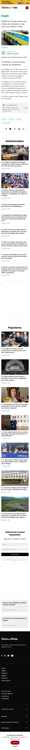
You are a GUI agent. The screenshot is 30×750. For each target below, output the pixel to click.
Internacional (5, 681)
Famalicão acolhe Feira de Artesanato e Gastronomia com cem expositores (14, 333)
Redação (4, 716)
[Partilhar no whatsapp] (15, 129)
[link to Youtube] (12, 655)
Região (3, 671)
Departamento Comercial (9, 722)
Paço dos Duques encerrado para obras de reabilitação (14, 205)
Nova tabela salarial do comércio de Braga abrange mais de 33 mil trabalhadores (13, 418)
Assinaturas (5, 696)
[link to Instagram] (5, 655)
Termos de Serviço (21, 559)
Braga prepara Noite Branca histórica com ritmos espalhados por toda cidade (14, 362)
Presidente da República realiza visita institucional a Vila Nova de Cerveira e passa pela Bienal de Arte (14, 217)
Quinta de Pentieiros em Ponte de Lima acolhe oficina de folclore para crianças (14, 256)
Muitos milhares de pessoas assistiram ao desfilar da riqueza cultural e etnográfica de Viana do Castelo (14, 176)
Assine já (15, 743)
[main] (15, 321)
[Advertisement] (15, 298)
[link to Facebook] (1, 655)
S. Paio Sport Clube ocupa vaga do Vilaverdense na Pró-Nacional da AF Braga (13, 446)
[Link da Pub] (15, 2)
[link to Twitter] (8, 655)
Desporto (4, 673)
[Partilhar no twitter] (10, 129)
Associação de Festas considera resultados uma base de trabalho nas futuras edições (14, 390)
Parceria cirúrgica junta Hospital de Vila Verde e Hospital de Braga (14, 472)
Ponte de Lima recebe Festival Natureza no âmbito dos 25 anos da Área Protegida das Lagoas (14, 232)
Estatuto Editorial (6, 694)
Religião (3, 676)
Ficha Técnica (5, 691)
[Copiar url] (23, 129)
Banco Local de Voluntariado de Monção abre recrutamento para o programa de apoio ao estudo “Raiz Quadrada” (13, 270)
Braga (3, 668)
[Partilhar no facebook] (6, 129)
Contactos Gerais (7, 709)
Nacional (4, 678)
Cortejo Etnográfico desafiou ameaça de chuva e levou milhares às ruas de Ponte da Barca (14, 148)
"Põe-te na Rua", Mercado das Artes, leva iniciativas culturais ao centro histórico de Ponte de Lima (13, 244)
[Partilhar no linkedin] (19, 129)
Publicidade (5, 699)
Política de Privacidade (8, 559)
